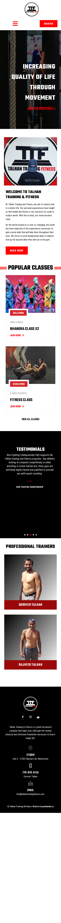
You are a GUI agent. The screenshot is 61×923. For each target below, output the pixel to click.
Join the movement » (41, 108)
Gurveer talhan (30, 604)
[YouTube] (38, 717)
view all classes (30, 419)
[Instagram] (30, 717)
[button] (15, 23)
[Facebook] (23, 717)
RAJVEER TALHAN (30, 664)
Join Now (15, 335)
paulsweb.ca (48, 806)
